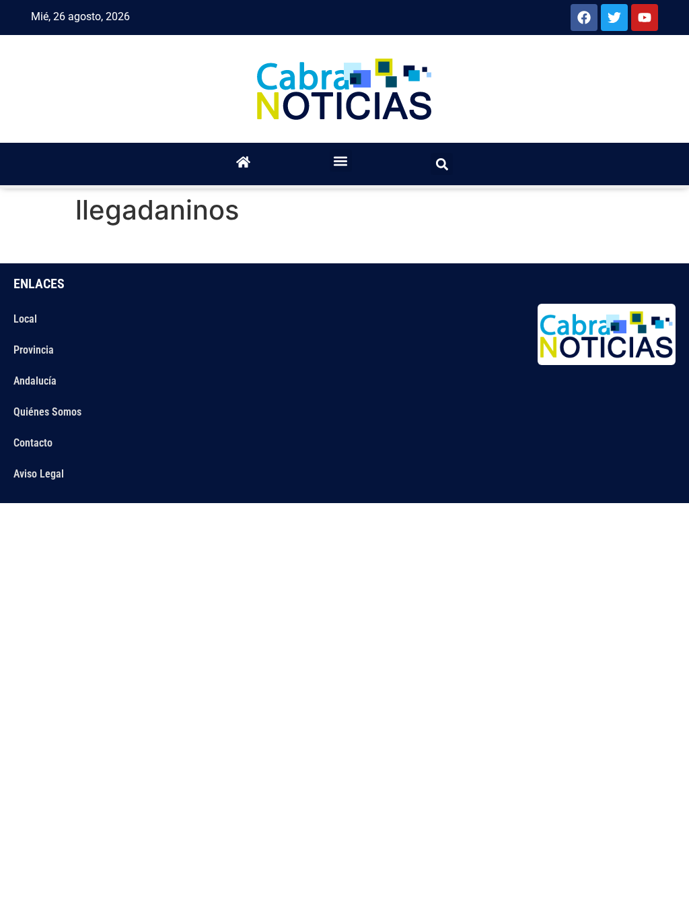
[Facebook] (584, 17)
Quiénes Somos (47, 411)
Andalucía (35, 380)
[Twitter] (614, 17)
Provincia (33, 349)
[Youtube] (644, 17)
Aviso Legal (38, 473)
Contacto (32, 442)
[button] (341, 161)
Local (25, 319)
